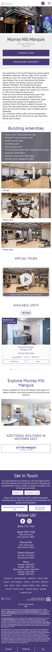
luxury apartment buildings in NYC (30, 609)
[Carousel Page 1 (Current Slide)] (10, 369)
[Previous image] (3, 20)
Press (38, 585)
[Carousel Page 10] (29, 369)
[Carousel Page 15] (39, 369)
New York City (37, 621)
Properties (32, 578)
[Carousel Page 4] (17, 369)
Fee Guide (26, 313)
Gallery (6, 582)
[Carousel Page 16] (41, 369)
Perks (18, 585)
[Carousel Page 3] (15, 369)
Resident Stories (28, 585)
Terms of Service (32, 589)
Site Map (9, 589)
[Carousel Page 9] (27, 369)
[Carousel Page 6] (21, 369)
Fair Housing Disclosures (40, 508)
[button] (26, 282)
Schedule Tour (26, 593)
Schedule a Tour (32, 492)
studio (45, 612)
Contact (27, 582)
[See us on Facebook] (22, 521)
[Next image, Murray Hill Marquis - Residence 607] (47, 331)
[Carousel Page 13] (35, 369)
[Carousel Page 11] (31, 369)
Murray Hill (13, 619)
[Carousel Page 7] (23, 369)
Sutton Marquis (46, 622)
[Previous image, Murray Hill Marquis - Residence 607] (5, 331)
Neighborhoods (20, 578)
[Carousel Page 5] (19, 369)
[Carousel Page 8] (25, 369)
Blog (6, 585)
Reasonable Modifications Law (14, 508)
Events (12, 585)
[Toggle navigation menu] (49, 3)
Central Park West (11, 612)
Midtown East (11, 624)
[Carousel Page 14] (37, 369)
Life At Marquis (16, 582)
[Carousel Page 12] (33, 369)
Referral (43, 589)
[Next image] (49, 20)
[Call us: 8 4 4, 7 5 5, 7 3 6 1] (43, 649)
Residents (44, 582)
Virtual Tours (42, 578)
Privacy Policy (18, 589)
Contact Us (17, 492)
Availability (8, 578)
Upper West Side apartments (32, 611)
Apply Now (36, 582)
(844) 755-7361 (26, 526)
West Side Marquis (12, 611)
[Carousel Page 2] (13, 369)
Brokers (45, 585)
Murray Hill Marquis (8, 618)
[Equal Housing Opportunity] (42, 3)
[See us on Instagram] (29, 521)
